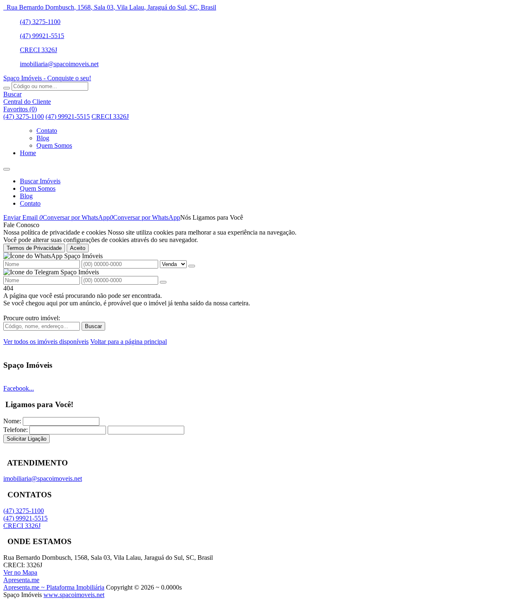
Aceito (77, 248)
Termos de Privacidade (34, 248)
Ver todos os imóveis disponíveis (46, 341)
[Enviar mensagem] (191, 266)
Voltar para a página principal (128, 341)
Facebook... (18, 388)
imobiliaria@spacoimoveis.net (59, 63)
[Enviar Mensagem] (163, 282)
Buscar (93, 326)
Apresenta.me (21, 579)
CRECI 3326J (38, 49)
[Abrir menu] (6, 166)
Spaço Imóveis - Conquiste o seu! (47, 78)
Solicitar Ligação (26, 439)
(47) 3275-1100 (40, 21)
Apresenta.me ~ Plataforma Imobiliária (53, 587)
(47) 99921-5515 (42, 35)
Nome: (12, 421)
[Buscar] (6, 88)
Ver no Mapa (20, 572)
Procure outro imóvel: (31, 317)
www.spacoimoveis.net (73, 594)
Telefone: (15, 429)
